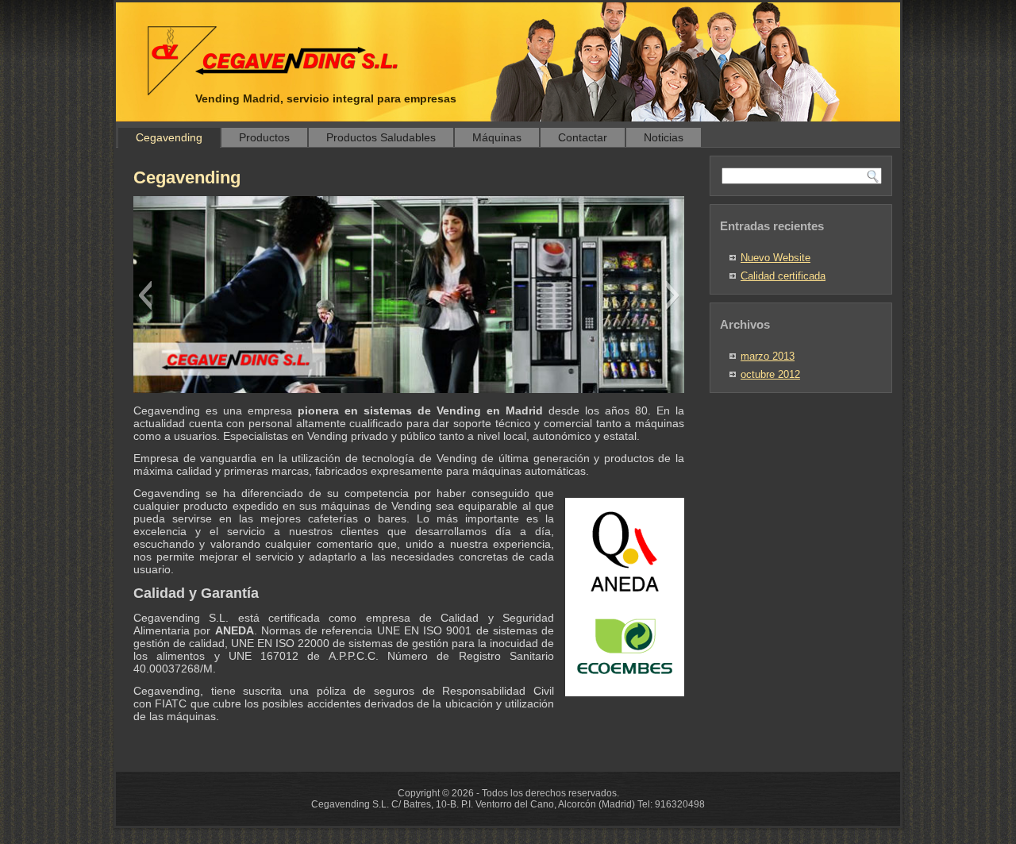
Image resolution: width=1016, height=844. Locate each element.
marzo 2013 (768, 356)
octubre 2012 (770, 374)
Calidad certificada (783, 276)
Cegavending (169, 137)
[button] (144, 295)
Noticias (663, 137)
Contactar (582, 137)
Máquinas (496, 137)
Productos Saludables (381, 137)
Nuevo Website (775, 258)
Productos (264, 137)
